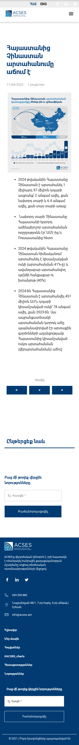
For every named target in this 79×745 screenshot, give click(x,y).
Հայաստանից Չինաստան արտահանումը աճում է (30, 60)
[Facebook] (57, 4)
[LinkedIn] (66, 4)
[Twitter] (75, 4)
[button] (71, 13)
